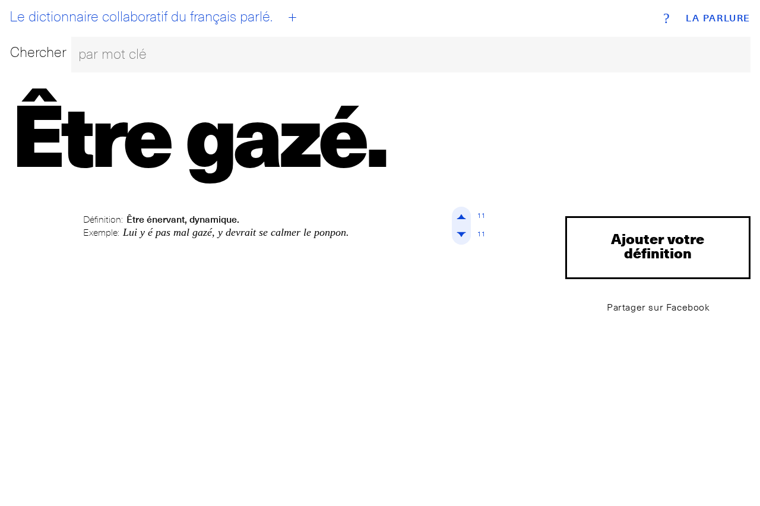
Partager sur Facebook (658, 307)
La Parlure (718, 18)
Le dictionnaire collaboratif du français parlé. (141, 16)
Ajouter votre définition (657, 245)
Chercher (38, 52)
